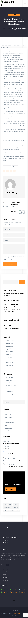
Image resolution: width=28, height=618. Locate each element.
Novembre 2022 (10, 362)
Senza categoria (10, 394)
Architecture (9, 377)
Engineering (7, 507)
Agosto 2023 (9, 346)
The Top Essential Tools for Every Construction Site (13, 310)
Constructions (10, 380)
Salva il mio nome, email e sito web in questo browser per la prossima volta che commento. (14, 257)
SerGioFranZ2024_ (8, 28)
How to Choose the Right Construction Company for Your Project (13, 306)
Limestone (6, 328)
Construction (7, 166)
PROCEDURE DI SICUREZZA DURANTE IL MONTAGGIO (14, 294)
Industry (8, 388)
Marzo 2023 (9, 357)
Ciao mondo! (7, 298)
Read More (14, 206)
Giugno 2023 (9, 351)
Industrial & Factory (14, 15)
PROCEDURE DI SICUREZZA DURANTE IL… (12, 443)
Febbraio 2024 (10, 340)
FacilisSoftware (18, 613)
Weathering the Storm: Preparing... (11, 210)
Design (16, 504)
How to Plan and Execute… (14, 454)
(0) (15, 30)
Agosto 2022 (9, 365)
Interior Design (10, 391)
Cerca (4, 278)
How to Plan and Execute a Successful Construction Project (13, 301)
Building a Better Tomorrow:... (15, 203)
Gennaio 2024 (9, 343)
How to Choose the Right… (14, 460)
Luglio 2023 (9, 349)
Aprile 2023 (9, 354)
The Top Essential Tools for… (15, 466)
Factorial (8, 383)
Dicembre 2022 (10, 360)
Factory (15, 166)
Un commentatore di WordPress (12, 324)
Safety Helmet (15, 328)
